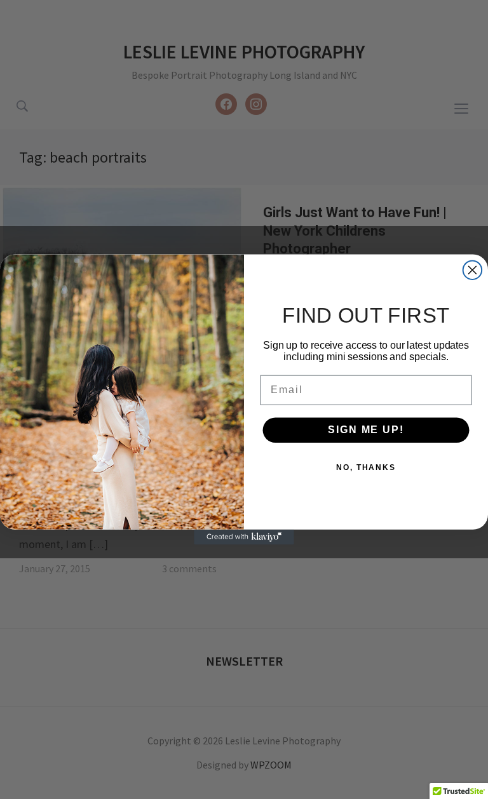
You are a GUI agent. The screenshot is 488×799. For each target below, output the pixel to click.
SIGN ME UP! (365, 429)
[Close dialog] (472, 269)
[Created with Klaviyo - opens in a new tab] (244, 537)
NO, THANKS (366, 467)
